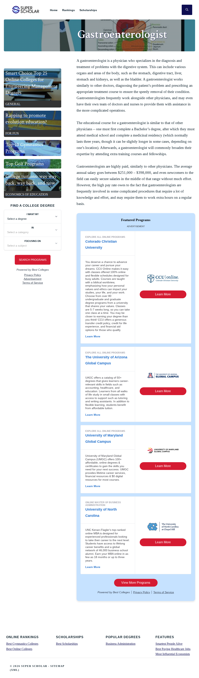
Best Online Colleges (19, 649)
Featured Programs (135, 220)
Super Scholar (26, 9)
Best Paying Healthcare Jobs (172, 649)
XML (14, 669)
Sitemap (57, 666)
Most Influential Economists (172, 654)
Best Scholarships (67, 643)
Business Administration (120, 643)
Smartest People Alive (168, 643)
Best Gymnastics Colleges (22, 643)
